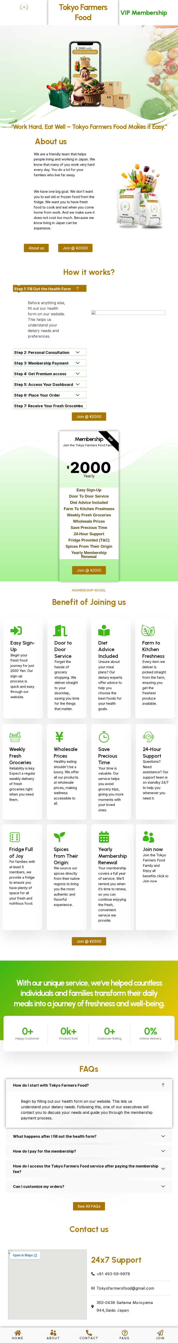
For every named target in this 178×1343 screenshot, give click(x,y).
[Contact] (89, 1333)
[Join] (160, 1333)
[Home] (18, 1333)
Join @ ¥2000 (89, 570)
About (53, 1338)
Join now (153, 849)
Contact (89, 1338)
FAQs (125, 1338)
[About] (53, 1333)
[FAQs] (125, 1333)
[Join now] (148, 837)
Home (17, 1338)
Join (160, 1338)
